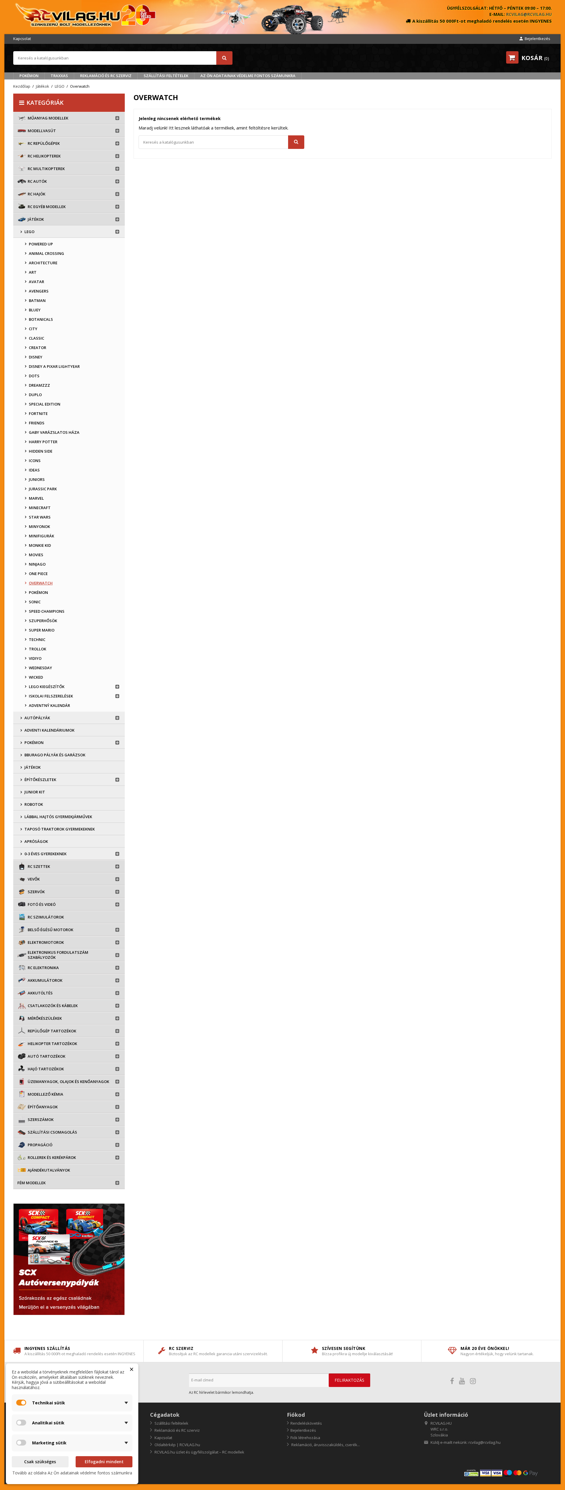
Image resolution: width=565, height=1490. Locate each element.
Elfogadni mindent (104, 1461)
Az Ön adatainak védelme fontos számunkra (247, 75)
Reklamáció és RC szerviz (106, 75)
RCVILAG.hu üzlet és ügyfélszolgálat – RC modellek (199, 1452)
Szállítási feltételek (166, 75)
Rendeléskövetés (306, 1423)
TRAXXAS (59, 75)
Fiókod (296, 1414)
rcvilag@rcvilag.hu (529, 14)
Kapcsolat (22, 38)
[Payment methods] (507, 1473)
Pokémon (29, 75)
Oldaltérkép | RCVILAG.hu (177, 1444)
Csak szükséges (40, 1461)
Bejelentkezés (303, 1430)
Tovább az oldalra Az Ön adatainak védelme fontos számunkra (72, 1473)
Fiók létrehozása (305, 1437)
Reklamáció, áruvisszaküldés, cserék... (325, 1444)
